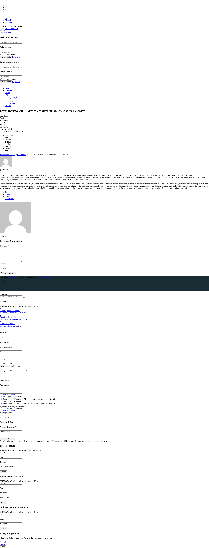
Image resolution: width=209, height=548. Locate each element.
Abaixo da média (39, 399)
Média (26, 399)
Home (7, 88)
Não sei (51, 399)
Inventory (8, 90)
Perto (3, 547)
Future (7, 194)
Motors (13, 277)
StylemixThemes (43, 277)
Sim (5, 408)
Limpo (18, 399)
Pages (7, 95)
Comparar (4, 544)
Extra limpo (7, 399)
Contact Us (9, 22)
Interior (7, 196)
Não (11, 408)
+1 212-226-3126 (11, 29)
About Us (8, 20)
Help (7, 18)
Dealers (8, 106)
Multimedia (9, 199)
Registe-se (16, 57)
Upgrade (3, 542)
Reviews (13, 103)
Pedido (3, 472)
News (12, 101)
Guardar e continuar (7, 395)
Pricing (7, 93)
